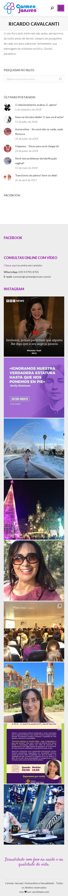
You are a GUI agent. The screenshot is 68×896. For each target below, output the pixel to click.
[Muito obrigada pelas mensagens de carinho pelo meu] (34, 692)
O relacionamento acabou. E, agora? (36, 104)
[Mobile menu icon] (60, 8)
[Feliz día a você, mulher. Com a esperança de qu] (34, 387)
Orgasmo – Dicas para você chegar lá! (37, 146)
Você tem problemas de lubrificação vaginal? (36, 161)
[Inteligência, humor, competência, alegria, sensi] (34, 814)
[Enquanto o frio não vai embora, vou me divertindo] (34, 448)
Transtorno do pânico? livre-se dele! (36, 175)
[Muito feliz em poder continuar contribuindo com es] (34, 753)
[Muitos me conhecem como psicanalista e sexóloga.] (34, 631)
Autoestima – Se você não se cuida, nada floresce (39, 132)
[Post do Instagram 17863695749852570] (34, 326)
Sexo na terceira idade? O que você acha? (39, 117)
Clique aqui (10, 265)
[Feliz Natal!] (34, 509)
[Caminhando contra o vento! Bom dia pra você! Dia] (34, 570)
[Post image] (7, 107)
